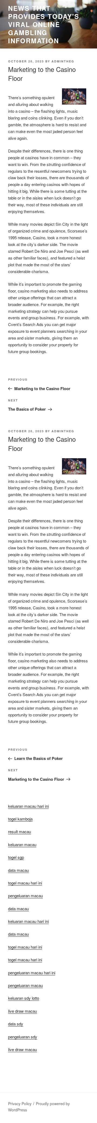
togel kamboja (20, 819)
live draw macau (22, 1049)
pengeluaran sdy (22, 1036)
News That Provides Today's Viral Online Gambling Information (43, 24)
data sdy (15, 1023)
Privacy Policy (20, 1103)
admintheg (62, 61)
